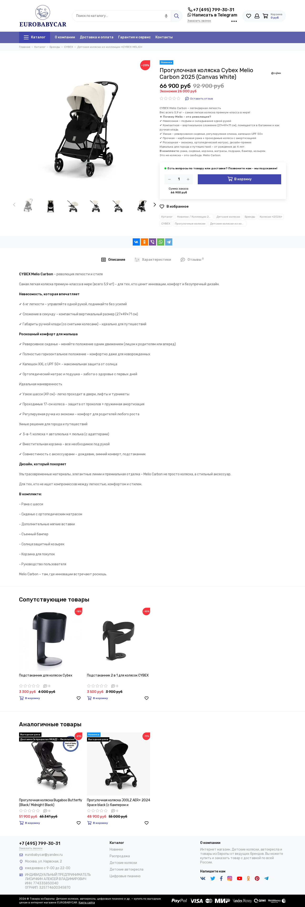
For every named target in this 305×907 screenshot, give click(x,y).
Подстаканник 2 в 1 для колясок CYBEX (118, 675)
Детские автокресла (126, 869)
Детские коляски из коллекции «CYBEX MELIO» (228, 223)
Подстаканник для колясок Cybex (45, 675)
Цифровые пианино (125, 876)
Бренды (250, 216)
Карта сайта (87, 902)
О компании (65, 37)
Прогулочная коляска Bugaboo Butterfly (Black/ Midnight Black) (50, 802)
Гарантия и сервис (134, 37)
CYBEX (165, 223)
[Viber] (152, 242)
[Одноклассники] (144, 242)
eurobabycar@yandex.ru (44, 855)
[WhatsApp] (160, 242)
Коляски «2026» (271, 216)
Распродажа (120, 856)
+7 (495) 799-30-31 (213, 9)
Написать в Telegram (214, 15)
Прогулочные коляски (190, 223)
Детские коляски (228, 216)
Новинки (116, 849)
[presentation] (14, 205)
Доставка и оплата (96, 37)
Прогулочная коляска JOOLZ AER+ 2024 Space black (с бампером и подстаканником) (118, 802)
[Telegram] (168, 242)
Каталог (38, 37)
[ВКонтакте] (136, 242)
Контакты (164, 37)
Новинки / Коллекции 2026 (195, 216)
